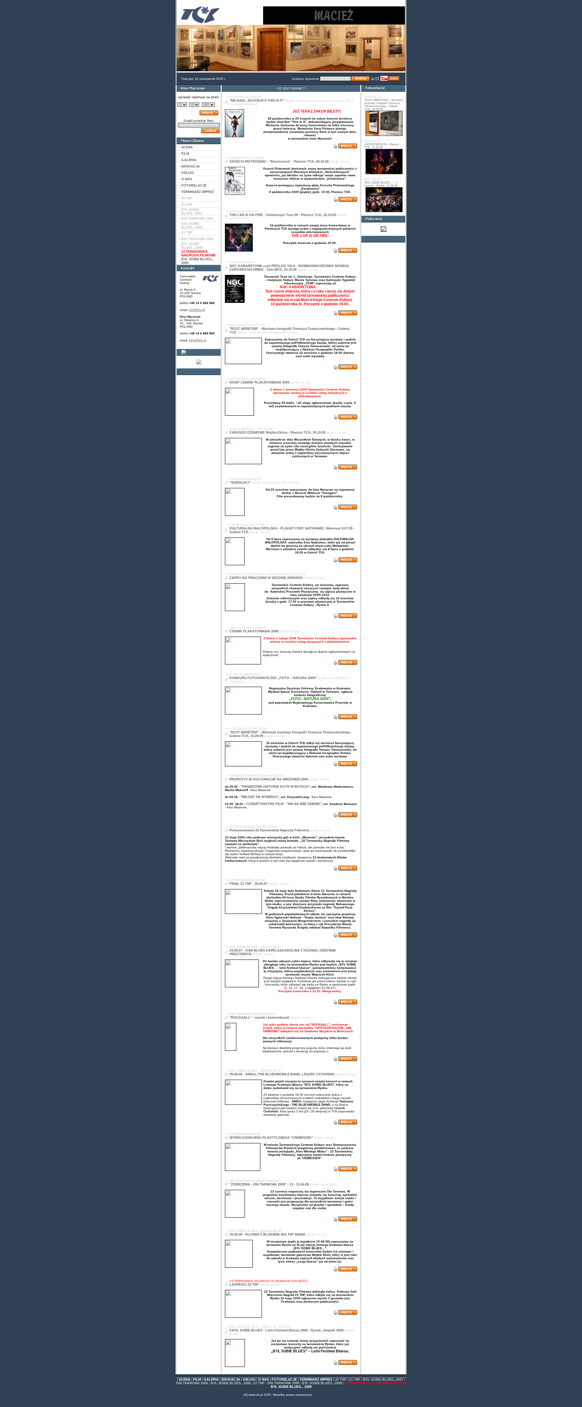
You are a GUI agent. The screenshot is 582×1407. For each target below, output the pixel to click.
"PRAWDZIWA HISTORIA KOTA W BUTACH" (275, 786)
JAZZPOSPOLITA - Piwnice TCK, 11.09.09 (381, 146)
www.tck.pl (256, 1394)
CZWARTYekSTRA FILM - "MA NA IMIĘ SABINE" (283, 804)
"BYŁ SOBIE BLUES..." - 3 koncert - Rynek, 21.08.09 (381, 184)
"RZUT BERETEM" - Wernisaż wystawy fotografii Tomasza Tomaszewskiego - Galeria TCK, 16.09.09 (383, 105)
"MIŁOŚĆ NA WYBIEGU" (259, 797)
